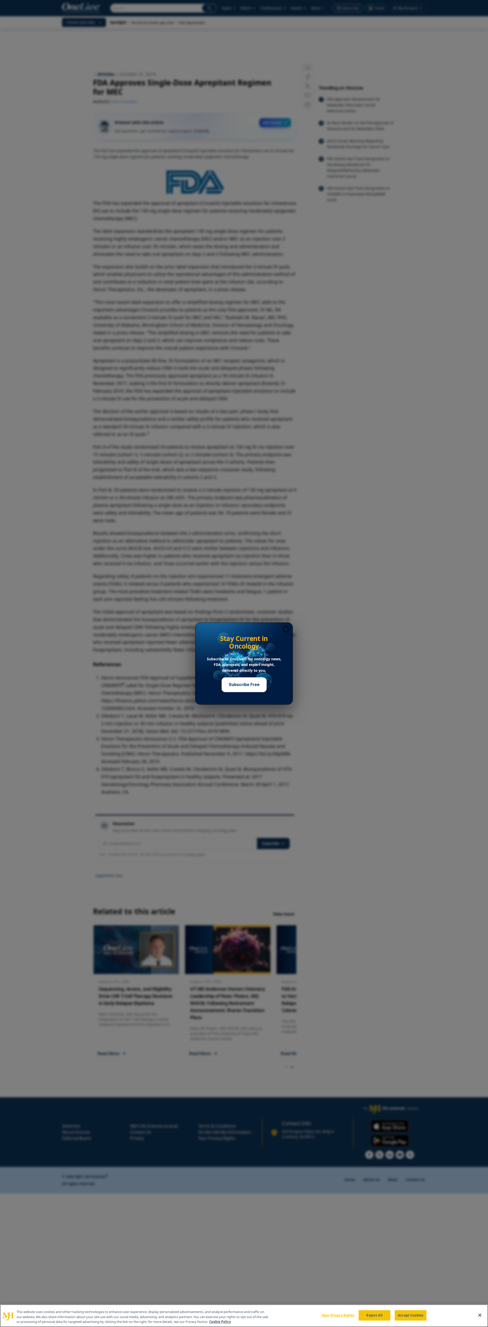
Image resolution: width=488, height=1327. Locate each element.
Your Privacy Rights (338, 1315)
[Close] (479, 1315)
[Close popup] (285, 629)
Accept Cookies (410, 1315)
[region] (244, 1315)
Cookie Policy (220, 1321)
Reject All (374, 1315)
